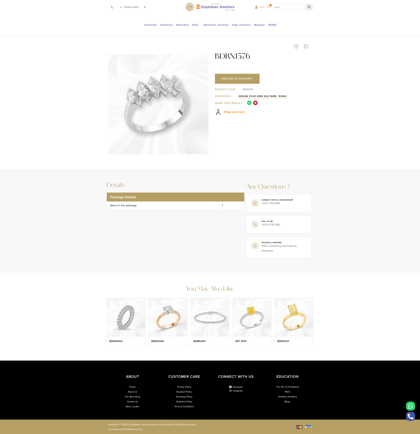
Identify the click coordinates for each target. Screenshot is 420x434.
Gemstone (166, 25)
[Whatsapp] (410, 406)
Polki (195, 25)
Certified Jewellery (287, 396)
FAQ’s (288, 391)
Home (132, 386)
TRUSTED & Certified (272, 242)
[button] (249, 103)
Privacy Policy (184, 386)
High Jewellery (241, 25)
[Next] (304, 46)
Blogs (287, 401)
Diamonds (151, 25)
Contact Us (132, 401)
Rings (282, 96)
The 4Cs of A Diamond (287, 386)
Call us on (267, 221)
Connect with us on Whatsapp (277, 200)
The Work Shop (132, 396)
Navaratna (182, 25)
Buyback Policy (184, 391)
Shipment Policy (184, 401)
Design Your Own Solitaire (257, 96)
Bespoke (259, 25)
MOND (272, 25)
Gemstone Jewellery (216, 25)
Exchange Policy (184, 396)
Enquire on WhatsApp (237, 78)
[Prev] (297, 46)
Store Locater (132, 406)
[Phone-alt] (410, 416)
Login (262, 7)
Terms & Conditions (184, 406)
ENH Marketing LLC (133, 429)
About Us (132, 391)
